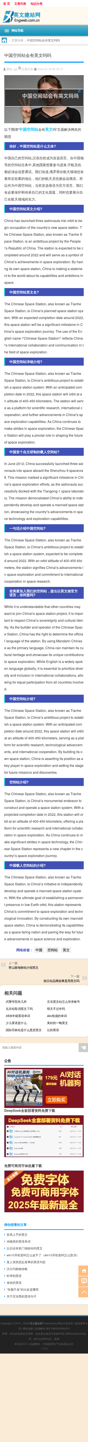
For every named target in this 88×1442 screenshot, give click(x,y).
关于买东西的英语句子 (22, 1296)
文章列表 (20, 3)
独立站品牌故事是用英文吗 (61, 981)
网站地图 (28, 1328)
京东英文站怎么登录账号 (63, 1001)
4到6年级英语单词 (18, 1016)
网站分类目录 (65, 1323)
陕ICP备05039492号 (58, 1328)
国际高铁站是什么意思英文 (24, 1030)
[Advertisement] (44, 1398)
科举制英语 (14, 1275)
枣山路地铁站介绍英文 (23, 967)
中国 (23, 129)
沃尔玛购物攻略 (17, 1269)
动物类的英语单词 (19, 1241)
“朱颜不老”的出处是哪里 (23, 1289)
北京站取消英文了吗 (19, 1008)
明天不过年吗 (56, 1008)
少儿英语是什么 (16, 1023)
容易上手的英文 (17, 1234)
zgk (15, 69)
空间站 (32, 129)
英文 (49, 129)
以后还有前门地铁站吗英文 (25, 1248)
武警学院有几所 (16, 1001)
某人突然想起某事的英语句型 (26, 1262)
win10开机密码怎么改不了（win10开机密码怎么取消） (43, 1255)
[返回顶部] (83, 1292)
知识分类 (37, 3)
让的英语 (53, 1030)
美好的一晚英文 (57, 1023)
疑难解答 (40, 1328)
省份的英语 (14, 1282)
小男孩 (44, 1348)
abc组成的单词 (57, 1016)
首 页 (6, 3)
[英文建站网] (44, 16)
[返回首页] (83, 1270)
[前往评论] (83, 1281)
